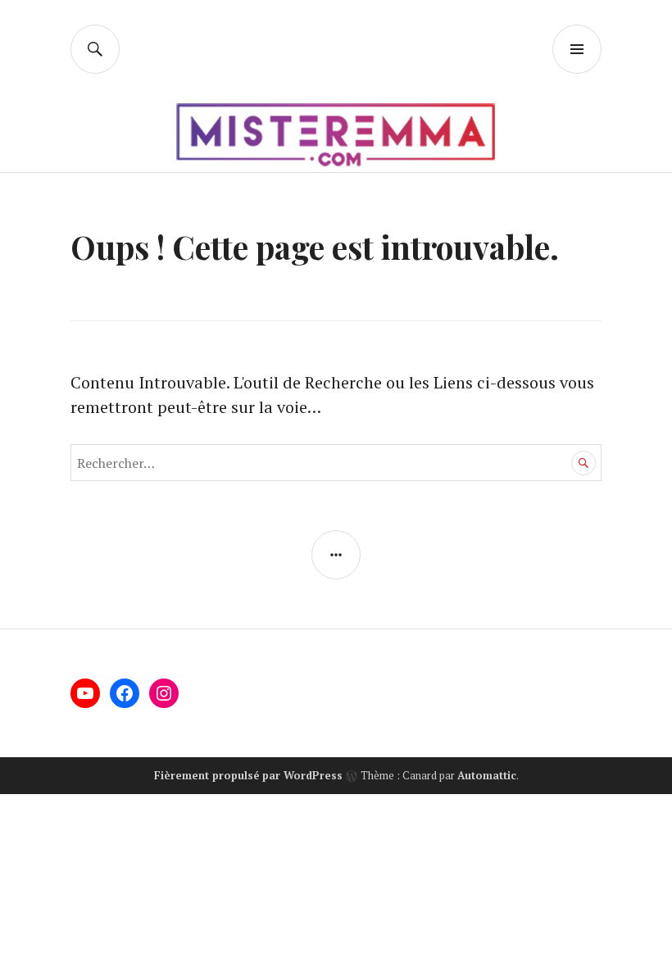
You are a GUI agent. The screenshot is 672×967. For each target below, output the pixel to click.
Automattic (486, 775)
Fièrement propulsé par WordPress (248, 775)
